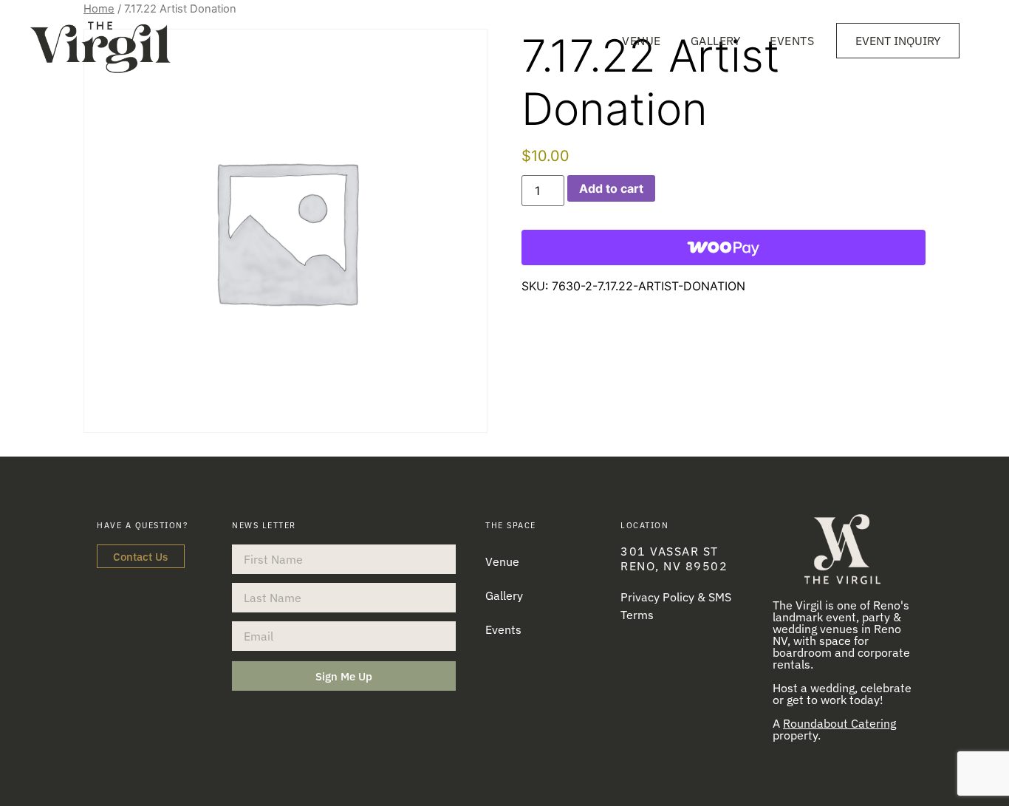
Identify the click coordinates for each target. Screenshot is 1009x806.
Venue (641, 40)
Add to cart (611, 188)
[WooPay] (723, 247)
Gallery (716, 40)
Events (792, 40)
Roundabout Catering (839, 723)
